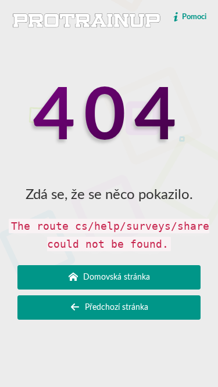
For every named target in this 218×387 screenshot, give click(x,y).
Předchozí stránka (115, 307)
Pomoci (193, 17)
